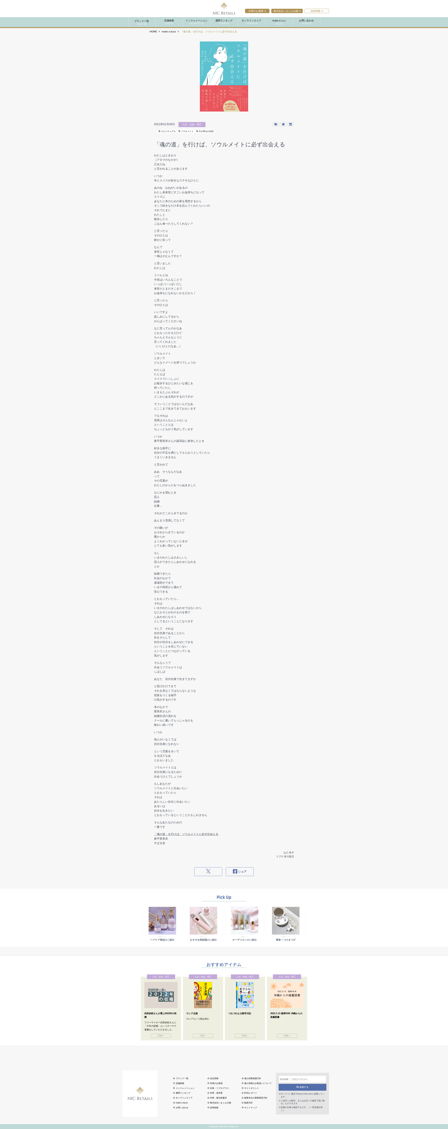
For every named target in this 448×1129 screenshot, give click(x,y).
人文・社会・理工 (192, 124)
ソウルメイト (187, 131)
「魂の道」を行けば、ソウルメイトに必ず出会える (186, 834)
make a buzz (169, 31)
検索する (304, 1087)
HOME (153, 31)
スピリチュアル (168, 131)
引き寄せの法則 (206, 131)
